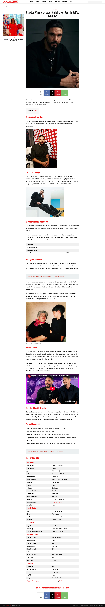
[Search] (100, 2)
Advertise (96, 605)
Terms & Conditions (84, 605)
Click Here (64, 587)
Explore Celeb (8, 605)
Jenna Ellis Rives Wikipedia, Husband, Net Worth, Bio (13, 40)
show (35, 110)
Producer (55, 9)
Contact (100, 605)
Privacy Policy (75, 605)
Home (4, 6)
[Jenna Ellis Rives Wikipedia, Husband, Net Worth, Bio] (13, 25)
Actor (7, 6)
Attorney (13, 37)
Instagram (55, 581)
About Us (91, 605)
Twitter (61, 581)
